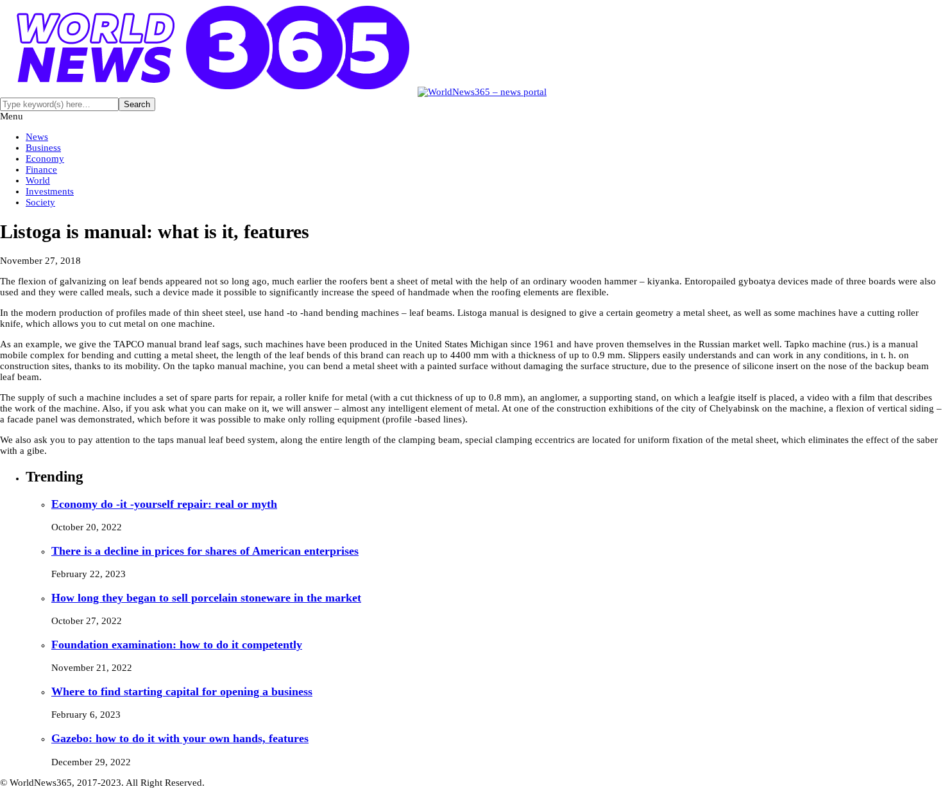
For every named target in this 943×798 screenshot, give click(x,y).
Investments (50, 191)
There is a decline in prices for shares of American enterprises (205, 550)
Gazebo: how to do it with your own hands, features (180, 738)
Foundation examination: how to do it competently (176, 644)
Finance (41, 169)
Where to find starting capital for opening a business (181, 691)
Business (43, 148)
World (38, 180)
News (37, 137)
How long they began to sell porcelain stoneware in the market (206, 597)
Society (40, 202)
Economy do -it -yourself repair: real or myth (164, 504)
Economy (45, 158)
